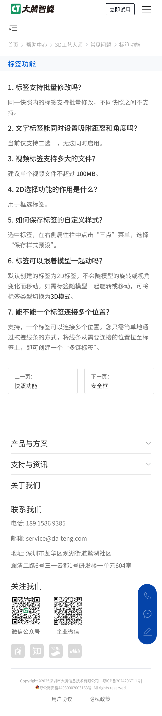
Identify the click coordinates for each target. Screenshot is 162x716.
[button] (81, 443)
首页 (13, 44)
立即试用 (120, 9)
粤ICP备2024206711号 (121, 680)
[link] (13, 44)
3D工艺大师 (69, 44)
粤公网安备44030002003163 (63, 687)
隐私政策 (100, 699)
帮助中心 (36, 44)
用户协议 (62, 699)
